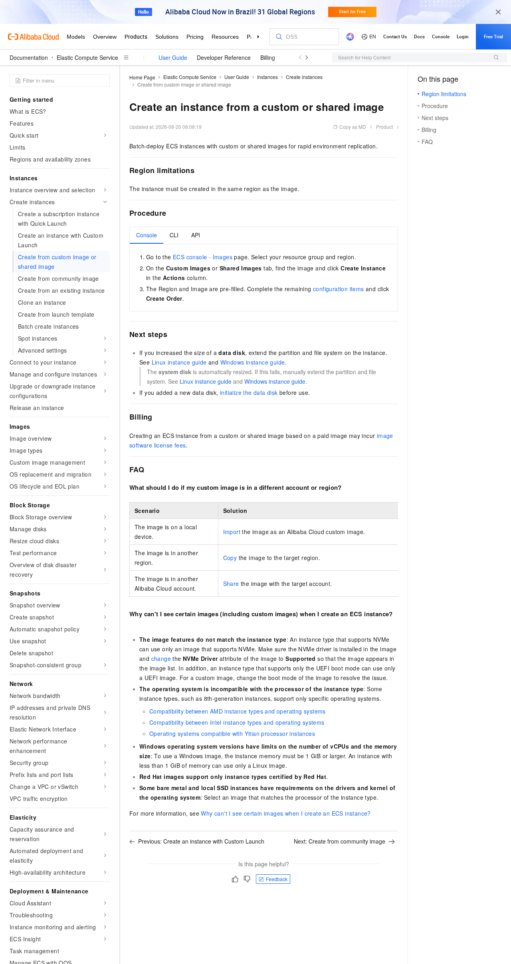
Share (231, 583)
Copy (230, 558)
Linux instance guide (179, 362)
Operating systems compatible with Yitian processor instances (232, 733)
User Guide (172, 57)
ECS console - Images (202, 257)
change (161, 658)
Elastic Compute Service (87, 57)
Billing (267, 57)
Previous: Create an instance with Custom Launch (201, 841)
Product (384, 126)
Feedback (276, 878)
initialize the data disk (249, 392)
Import (231, 532)
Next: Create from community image (339, 841)
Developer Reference (224, 57)
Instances (267, 76)
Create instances (304, 76)
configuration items (338, 289)
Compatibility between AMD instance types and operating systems (237, 711)
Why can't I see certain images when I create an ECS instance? (285, 813)
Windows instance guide (252, 362)
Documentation (29, 57)
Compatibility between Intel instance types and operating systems (237, 722)
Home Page (142, 77)
